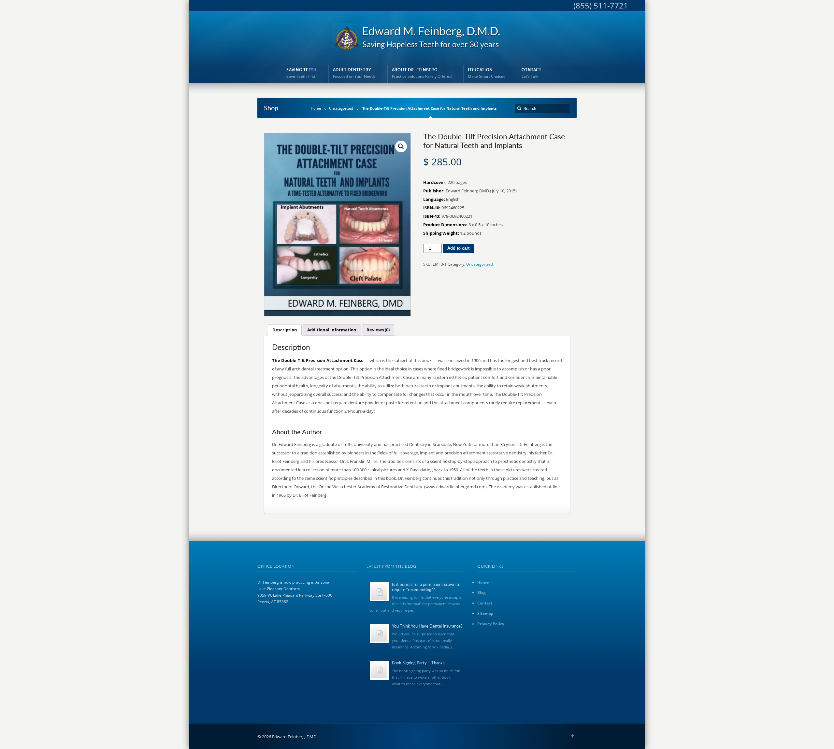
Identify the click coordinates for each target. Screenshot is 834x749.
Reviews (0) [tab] (378, 330)
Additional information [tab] (331, 330)
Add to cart (458, 248)
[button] (401, 146)
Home (316, 108)
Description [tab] (284, 330)
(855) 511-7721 (600, 5)
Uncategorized (341, 108)
